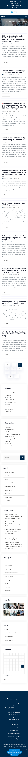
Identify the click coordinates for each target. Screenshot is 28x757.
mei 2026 (9, 397)
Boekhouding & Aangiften (14, 736)
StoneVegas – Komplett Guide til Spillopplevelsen (13, 204)
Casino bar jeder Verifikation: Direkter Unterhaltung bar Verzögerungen (13, 531)
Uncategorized (10, 439)
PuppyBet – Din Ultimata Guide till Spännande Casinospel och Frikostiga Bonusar (14, 270)
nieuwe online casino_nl (13, 434)
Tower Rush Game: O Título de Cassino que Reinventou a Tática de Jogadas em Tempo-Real (14, 173)
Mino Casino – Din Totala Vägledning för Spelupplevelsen (14, 302)
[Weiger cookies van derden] (26, 750)
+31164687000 (14, 3)
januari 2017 (9, 409)
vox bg (8, 441)
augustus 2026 (10, 393)
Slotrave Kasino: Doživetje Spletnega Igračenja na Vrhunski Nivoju (14, 238)
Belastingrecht (14, 730)
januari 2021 (9, 404)
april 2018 (9, 407)
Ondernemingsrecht (14, 733)
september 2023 (11, 402)
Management (10, 429)
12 (11, 663)
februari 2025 (10, 400)
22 (20, 666)
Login (6, 629)
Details (6, 62)
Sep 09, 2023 (10, 436)
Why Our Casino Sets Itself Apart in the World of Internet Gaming (14, 334)
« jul (5, 679)
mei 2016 (8, 411)
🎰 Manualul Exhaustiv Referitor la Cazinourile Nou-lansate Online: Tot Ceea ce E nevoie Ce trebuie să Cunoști (14, 106)
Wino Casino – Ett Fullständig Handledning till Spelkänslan (13, 139)
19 (11, 666)
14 (17, 663)
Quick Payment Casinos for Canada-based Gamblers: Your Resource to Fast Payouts (14, 516)
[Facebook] (12, 8)
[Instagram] (16, 8)
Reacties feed (9, 636)
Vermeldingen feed (10, 633)
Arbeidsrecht (14, 728)
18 (10, 376)
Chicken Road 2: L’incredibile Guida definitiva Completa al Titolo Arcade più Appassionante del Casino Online (13, 39)
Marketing (9, 432)
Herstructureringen (14, 739)
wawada (8, 443)
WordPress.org (9, 640)
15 (19, 663)
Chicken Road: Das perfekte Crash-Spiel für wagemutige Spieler (13, 524)
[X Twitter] (14, 8)
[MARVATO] (14, 12)
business (8, 427)
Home (6, 21)
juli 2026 (8, 395)
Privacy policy (14, 754)
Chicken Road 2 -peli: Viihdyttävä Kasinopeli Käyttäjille (13, 71)
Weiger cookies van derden (14, 752)
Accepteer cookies (14, 750)
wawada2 (9, 446)
